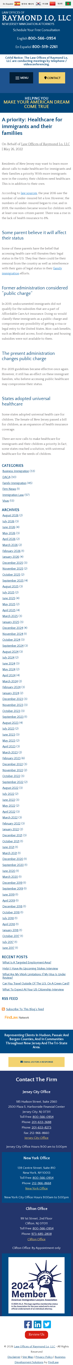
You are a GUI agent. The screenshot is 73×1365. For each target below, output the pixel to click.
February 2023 (11, 758)
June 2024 (8, 663)
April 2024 (9, 675)
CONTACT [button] (54, 78)
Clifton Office (36, 1239)
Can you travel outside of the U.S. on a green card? (35, 983)
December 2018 (12, 906)
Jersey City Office (36, 1138)
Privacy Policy (44, 1357)
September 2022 (12, 782)
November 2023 (12, 705)
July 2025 (8, 592)
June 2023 (8, 734)
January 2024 (10, 693)
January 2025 (10, 622)
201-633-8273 (41, 1127)
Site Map (27, 1357)
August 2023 (10, 723)
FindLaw (53, 1362)
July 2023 (8, 728)
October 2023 (11, 711)
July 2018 (8, 918)
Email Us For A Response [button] (38, 1062)
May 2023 (8, 740)
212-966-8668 (41, 1183)
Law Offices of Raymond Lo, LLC (45, 144)
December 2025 (12, 563)
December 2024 (12, 628)
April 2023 (9, 746)
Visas (5, 500)
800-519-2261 (45, 46)
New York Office (36, 1188)
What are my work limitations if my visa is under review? (34, 976)
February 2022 (11, 823)
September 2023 (13, 717)
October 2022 (11, 776)
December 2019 (12, 882)
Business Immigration (15, 471)
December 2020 (12, 859)
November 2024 (12, 634)
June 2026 (8, 527)
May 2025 (8, 604)
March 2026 (10, 545)
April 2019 (8, 900)
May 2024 (8, 669)
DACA (6, 477)
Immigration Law (13, 495)
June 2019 (8, 894)
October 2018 (11, 912)
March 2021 (9, 853)
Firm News (9, 489)
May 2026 (8, 533)
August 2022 (10, 788)
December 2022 (12, 764)
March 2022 (10, 817)
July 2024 (8, 657)
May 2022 (8, 805)
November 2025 (12, 568)
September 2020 (13, 865)
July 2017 (8, 942)
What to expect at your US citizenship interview (33, 989)
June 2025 (8, 598)
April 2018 (8, 924)
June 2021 (8, 847)
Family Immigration (14, 483)
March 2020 (10, 876)
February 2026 (11, 551)
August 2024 (10, 651)
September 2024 (13, 645)
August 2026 (10, 515)
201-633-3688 (41, 1122)
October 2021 (10, 841)
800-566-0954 (42, 38)
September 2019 (12, 888)
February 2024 (11, 687)
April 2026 (9, 539)
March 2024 (10, 681)
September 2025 (13, 580)
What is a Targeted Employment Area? (26, 962)
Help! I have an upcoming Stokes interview (30, 968)
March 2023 (10, 752)
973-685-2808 (41, 1234)
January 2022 (10, 829)
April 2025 (9, 610)
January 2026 (10, 557)
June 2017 (8, 948)
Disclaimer (13, 1357)
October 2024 (11, 639)
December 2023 (12, 699)
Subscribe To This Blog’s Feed (25, 1009)
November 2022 (12, 770)
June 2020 (8, 871)
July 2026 (8, 521)
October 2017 (10, 936)
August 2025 (10, 586)
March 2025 (10, 616)
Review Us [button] (36, 1334)
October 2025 (11, 574)
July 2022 (8, 794)
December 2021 (12, 835)
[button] (21, 77)
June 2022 (8, 800)
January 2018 (10, 930)
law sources (29, 193)
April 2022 (8, 811)
